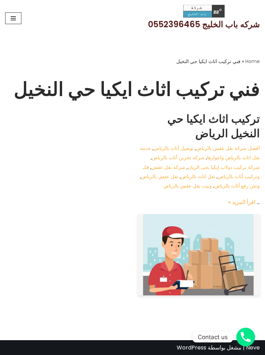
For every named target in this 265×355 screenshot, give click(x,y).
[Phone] (245, 337)
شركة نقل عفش (168, 167)
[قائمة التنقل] (13, 18)
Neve (253, 348)
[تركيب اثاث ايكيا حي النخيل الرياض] (199, 254)
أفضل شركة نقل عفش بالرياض (228, 148)
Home (252, 61)
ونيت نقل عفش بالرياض (187, 185)
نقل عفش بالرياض (159, 176)
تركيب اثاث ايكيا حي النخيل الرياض (213, 126)
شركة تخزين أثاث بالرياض (178, 157)
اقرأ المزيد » (241, 202)
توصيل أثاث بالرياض (174, 148)
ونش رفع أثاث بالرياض (237, 185)
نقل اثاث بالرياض (198, 176)
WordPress (191, 348)
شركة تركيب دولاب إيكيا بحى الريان (224, 167)
